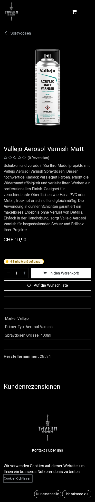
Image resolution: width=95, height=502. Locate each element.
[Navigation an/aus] (85, 12)
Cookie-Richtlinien (17, 478)
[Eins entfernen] (8, 273)
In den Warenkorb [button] (63, 273)
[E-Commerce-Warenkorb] (74, 12)
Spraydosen (20, 33)
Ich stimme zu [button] (77, 494)
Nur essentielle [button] (47, 494)
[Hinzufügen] (24, 273)
